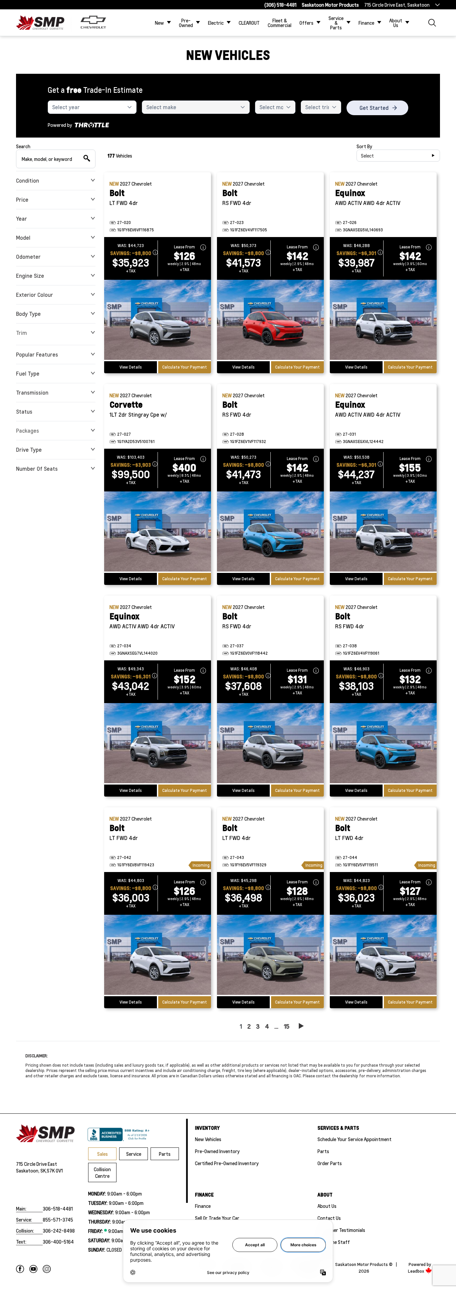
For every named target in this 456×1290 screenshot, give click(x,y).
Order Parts (329, 1163)
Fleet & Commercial (279, 22)
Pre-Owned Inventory (217, 1151)
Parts (165, 1154)
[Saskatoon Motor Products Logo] (40, 22)
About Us (395, 22)
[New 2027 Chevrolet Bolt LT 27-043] (270, 955)
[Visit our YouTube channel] (33, 1269)
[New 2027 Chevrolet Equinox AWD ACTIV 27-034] (157, 744)
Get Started (374, 107)
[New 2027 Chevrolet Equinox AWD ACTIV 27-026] (383, 320)
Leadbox (416, 1271)
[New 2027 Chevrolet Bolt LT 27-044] (383, 955)
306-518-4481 (58, 1209)
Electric (216, 23)
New (159, 23)
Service (133, 1154)
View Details (131, 367)
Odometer (28, 256)
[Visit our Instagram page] (47, 1269)
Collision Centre (102, 1172)
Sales (102, 1154)
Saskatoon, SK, (31, 1170)
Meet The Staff (333, 1242)
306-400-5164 (58, 1242)
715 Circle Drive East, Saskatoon (397, 5)
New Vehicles (208, 1139)
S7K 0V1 (55, 1170)
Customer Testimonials (341, 1230)
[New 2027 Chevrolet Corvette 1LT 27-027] (157, 532)
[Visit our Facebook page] (20, 1269)
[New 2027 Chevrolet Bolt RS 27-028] (270, 532)
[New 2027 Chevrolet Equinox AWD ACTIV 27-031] (383, 532)
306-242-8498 (59, 1231)
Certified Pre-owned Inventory (227, 1163)
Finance (366, 23)
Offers (306, 23)
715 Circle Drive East (36, 1164)
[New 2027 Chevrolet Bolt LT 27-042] (157, 955)
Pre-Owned (186, 22)
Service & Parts (336, 22)
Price (22, 199)
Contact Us (329, 1218)
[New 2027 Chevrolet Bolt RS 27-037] (270, 744)
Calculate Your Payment (184, 367)
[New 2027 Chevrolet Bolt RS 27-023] (270, 320)
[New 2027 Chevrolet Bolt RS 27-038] (383, 744)
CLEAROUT (249, 23)
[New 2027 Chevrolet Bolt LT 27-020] (157, 320)
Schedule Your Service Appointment (354, 1139)
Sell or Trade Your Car (217, 1218)
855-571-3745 (58, 1220)
